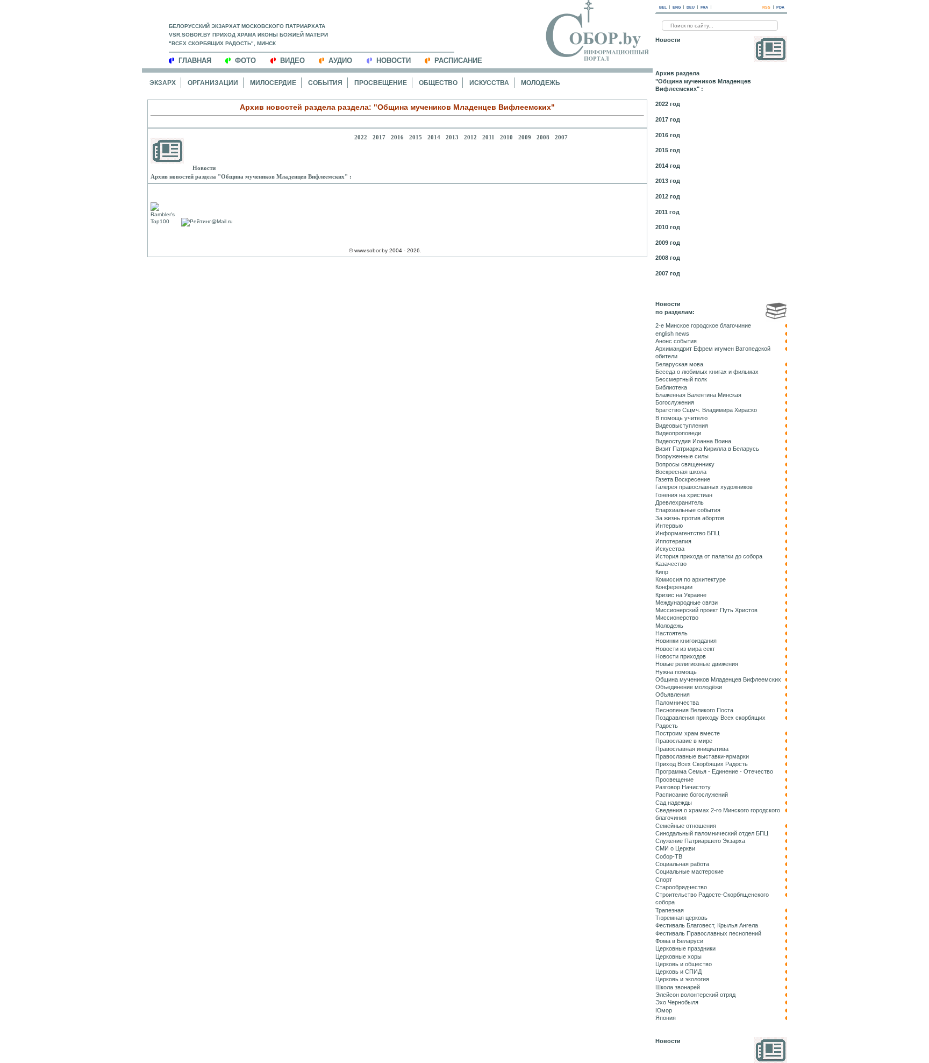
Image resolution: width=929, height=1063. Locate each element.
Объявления (672, 694)
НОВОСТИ (393, 60)
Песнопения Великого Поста (694, 710)
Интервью (669, 525)
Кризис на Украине (680, 595)
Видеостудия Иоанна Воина (693, 441)
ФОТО (245, 60)
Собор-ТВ (668, 856)
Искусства (489, 83)
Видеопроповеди (678, 433)
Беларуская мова (679, 364)
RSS (766, 7)
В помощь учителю (681, 418)
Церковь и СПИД (678, 971)
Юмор (663, 1010)
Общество (438, 83)
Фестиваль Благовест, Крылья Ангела (706, 925)
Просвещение (380, 83)
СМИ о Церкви (675, 848)
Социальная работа (682, 864)
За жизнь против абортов (689, 518)
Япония (665, 1018)
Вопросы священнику (684, 464)
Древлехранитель (679, 502)
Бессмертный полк (681, 379)
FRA (704, 7)
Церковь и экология (682, 979)
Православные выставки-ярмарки (702, 756)
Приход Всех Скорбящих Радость (701, 764)
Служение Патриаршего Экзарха (700, 841)
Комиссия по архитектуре (690, 579)
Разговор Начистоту (683, 787)
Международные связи (686, 602)
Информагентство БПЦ (687, 533)
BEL (663, 7)
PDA (780, 7)
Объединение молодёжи (688, 687)
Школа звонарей (677, 987)
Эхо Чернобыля (676, 1002)
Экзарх (162, 83)
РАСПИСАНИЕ (458, 60)
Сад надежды (673, 802)
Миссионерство (676, 617)
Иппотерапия (673, 541)
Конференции (673, 587)
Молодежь (540, 83)
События (325, 83)
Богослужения (674, 402)
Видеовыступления (681, 425)
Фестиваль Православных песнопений (708, 933)
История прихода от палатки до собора (708, 556)
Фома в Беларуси (679, 941)
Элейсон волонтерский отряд (695, 994)
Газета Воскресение (682, 479)
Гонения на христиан (683, 495)
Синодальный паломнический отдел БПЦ (711, 833)
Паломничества (677, 702)
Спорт (663, 879)
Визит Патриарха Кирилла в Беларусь (707, 448)
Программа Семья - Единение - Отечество (714, 771)
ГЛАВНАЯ (194, 60)
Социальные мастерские (689, 871)
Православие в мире (683, 741)
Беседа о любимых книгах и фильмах (707, 371)
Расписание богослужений (691, 794)
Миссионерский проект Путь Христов (706, 610)
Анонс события (676, 341)
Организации (213, 83)
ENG (677, 7)
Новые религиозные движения (696, 664)
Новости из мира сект (685, 649)
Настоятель (671, 633)
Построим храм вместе (687, 733)
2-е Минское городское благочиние (703, 325)
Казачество (671, 564)
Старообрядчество (681, 887)
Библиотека (671, 387)
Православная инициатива (691, 749)
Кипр (661, 572)
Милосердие (273, 83)
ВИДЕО (292, 60)
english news (672, 333)
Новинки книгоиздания (686, 640)
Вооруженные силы (682, 456)
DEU (691, 7)
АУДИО (340, 60)
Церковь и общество (683, 964)
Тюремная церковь (681, 918)
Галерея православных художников (704, 487)
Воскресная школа (680, 472)
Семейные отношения (685, 826)
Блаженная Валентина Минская (698, 395)
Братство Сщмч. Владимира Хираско (706, 410)
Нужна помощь (676, 672)
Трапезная (669, 910)
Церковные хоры (678, 956)
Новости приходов (680, 656)
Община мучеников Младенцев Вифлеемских (718, 679)
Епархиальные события (687, 510)
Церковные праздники (685, 948)
